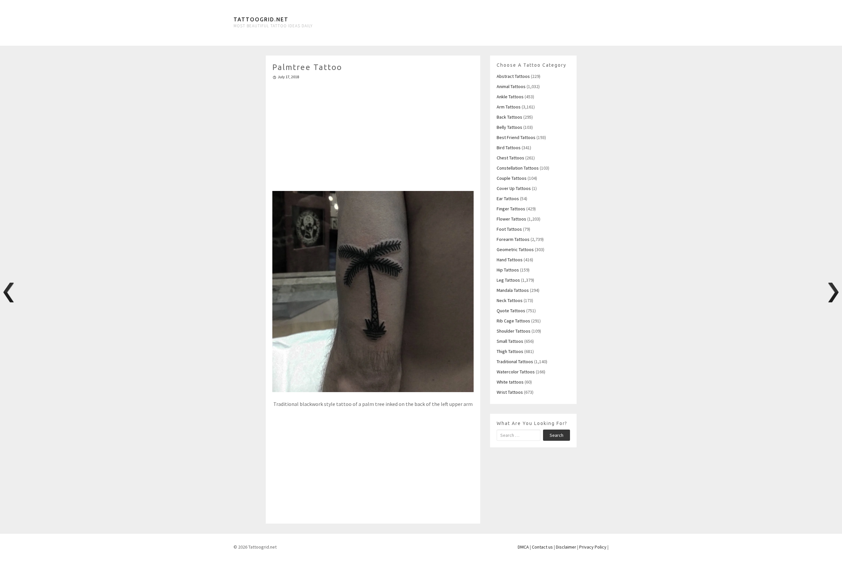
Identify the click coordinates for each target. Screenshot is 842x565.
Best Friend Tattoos (516, 137)
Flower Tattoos (511, 219)
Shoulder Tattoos (514, 331)
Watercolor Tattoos (516, 372)
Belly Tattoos (509, 127)
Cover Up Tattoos (514, 188)
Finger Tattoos (511, 209)
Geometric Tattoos (515, 249)
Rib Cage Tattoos (513, 321)
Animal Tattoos (511, 86)
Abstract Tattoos (513, 76)
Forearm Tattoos (513, 239)
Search (556, 435)
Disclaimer (566, 547)
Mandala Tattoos (513, 290)
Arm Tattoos (509, 107)
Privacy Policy (593, 547)
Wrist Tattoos (510, 392)
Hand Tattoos (510, 260)
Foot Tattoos (509, 229)
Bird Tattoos (509, 148)
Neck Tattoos (510, 300)
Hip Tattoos (508, 270)
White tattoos (510, 382)
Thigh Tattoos (510, 351)
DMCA (523, 547)
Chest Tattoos (510, 158)
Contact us (542, 547)
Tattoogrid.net (261, 19)
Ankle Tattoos (510, 97)
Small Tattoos (510, 341)
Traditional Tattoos (515, 362)
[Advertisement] (373, 132)
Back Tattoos (509, 117)
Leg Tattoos (508, 280)
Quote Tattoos (511, 311)
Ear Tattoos (508, 198)
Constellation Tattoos (518, 168)
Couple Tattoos (512, 178)
